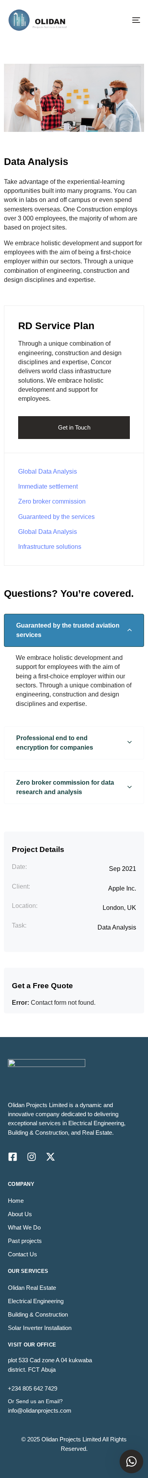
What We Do (24, 1227)
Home (16, 1200)
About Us (20, 1214)
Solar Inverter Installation (39, 1327)
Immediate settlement (48, 486)
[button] (74, 630)
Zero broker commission (52, 501)
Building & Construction (38, 1314)
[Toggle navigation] (118, 20)
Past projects (25, 1240)
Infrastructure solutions (49, 546)
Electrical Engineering (36, 1301)
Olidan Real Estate (32, 1287)
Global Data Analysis (47, 471)
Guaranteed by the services (56, 516)
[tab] (74, 630)
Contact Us (22, 1254)
